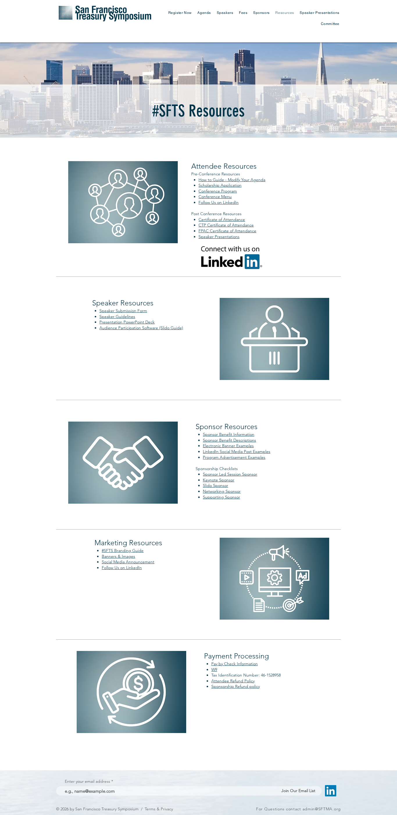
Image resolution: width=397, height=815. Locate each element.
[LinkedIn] (330, 790)
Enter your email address (87, 781)
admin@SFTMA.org (322, 809)
